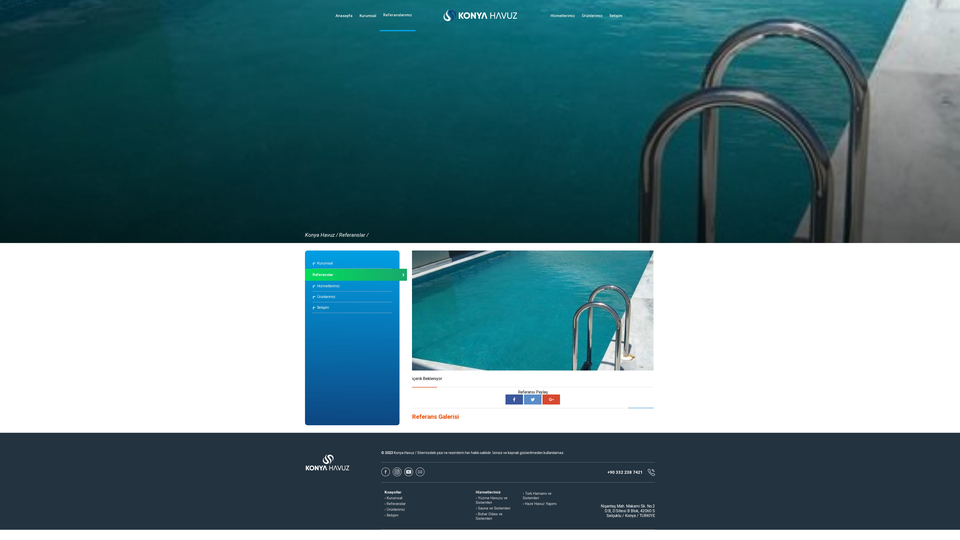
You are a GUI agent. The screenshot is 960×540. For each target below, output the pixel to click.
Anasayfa (344, 16)
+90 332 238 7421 (625, 472)
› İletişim (391, 515)
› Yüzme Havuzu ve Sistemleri (492, 500)
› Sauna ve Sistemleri (493, 508)
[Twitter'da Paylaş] (533, 399)
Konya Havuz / (321, 235)
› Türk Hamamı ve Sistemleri (537, 495)
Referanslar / (353, 235)
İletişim (616, 16)
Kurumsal (368, 16)
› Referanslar (395, 504)
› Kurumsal (393, 498)
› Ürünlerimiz (394, 509)
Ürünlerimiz (592, 16)
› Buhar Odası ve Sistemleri (489, 516)
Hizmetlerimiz (562, 16)
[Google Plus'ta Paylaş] (551, 399)
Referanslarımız (397, 15)
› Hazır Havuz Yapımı (539, 504)
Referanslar (322, 274)
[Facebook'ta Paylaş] (514, 399)
